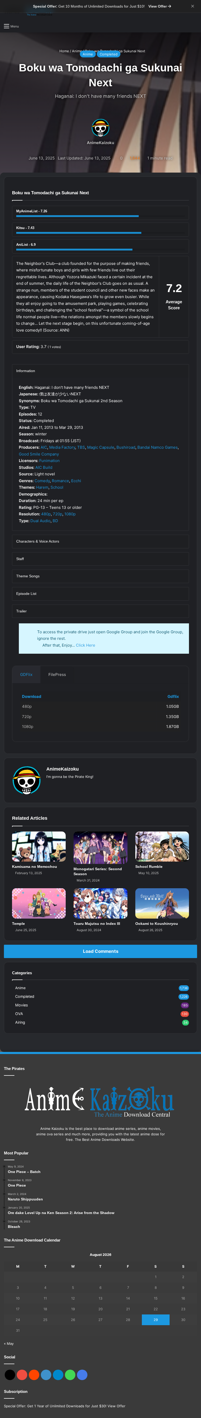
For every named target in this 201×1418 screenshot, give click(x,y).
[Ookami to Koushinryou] (162, 903)
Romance (60, 480)
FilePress (57, 674)
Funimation (49, 460)
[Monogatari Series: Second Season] (100, 848)
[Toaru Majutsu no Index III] (100, 903)
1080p (70, 513)
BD (55, 520)
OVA (19, 1013)
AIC (44, 447)
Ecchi (76, 480)
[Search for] (25, 26)
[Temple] (39, 903)
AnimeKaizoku (100, 142)
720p (57, 513)
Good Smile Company (39, 454)
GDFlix (26, 674)
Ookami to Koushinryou (156, 923)
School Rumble (149, 866)
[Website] (49, 785)
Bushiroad (125, 447)
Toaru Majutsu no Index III (97, 923)
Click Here (85, 645)
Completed (109, 54)
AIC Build (43, 467)
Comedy (42, 480)
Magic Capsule (100, 447)
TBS (81, 447)
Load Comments (100, 951)
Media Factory (62, 447)
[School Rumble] (162, 847)
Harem (42, 487)
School (57, 487)
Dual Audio (40, 520)
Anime (88, 54)
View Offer (158, 6)
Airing (20, 1022)
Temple (18, 923)
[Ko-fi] (82, 1375)
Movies (21, 1005)
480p (46, 513)
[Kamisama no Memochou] (39, 847)
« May (9, 1343)
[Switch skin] (194, 26)
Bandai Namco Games (157, 447)
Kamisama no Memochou (34, 866)
